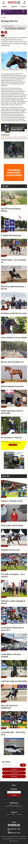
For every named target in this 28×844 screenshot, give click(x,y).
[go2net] (14, 829)
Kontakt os (13, 814)
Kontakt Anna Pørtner (13, 444)
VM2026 (3, 497)
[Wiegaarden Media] (14, 832)
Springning (4, 231)
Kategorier (14, 769)
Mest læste (14, 776)
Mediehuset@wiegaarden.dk (17, 806)
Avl (2, 35)
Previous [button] (2, 60)
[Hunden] (14, 825)
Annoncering (19, 814)
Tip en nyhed (14, 773)
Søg (23, 765)
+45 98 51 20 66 (8, 806)
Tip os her (8, 814)
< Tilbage (3, 17)
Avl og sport (4, 309)
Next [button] (25, 60)
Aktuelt (3, 204)
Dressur (3, 256)
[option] (14, 61)
